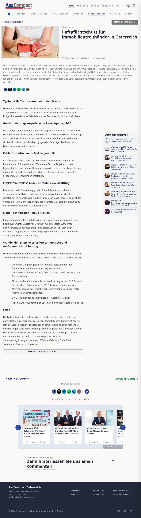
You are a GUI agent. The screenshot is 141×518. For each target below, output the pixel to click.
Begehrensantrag (121, 490)
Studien (129, 14)
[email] (28, 89)
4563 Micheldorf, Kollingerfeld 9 (24, 491)
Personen (78, 14)
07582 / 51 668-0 (20, 494)
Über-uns (108, 5)
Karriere (75, 494)
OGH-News (115, 14)
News (71, 5)
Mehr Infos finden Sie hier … (43, 351)
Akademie (82, 5)
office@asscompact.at (24, 497)
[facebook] (6, 89)
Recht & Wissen (38, 14)
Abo (118, 5)
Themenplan (98, 494)
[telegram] (23, 89)
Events (95, 5)
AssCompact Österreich (25, 487)
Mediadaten (98, 490)
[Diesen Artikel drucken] (87, 391)
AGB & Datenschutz (121, 494)
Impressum (75, 490)
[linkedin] (14, 89)
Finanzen (20, 14)
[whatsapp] (19, 89)
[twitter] (10, 89)
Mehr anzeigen (112, 446)
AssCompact (21, 511)
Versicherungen (96, 14)
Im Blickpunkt (60, 14)
